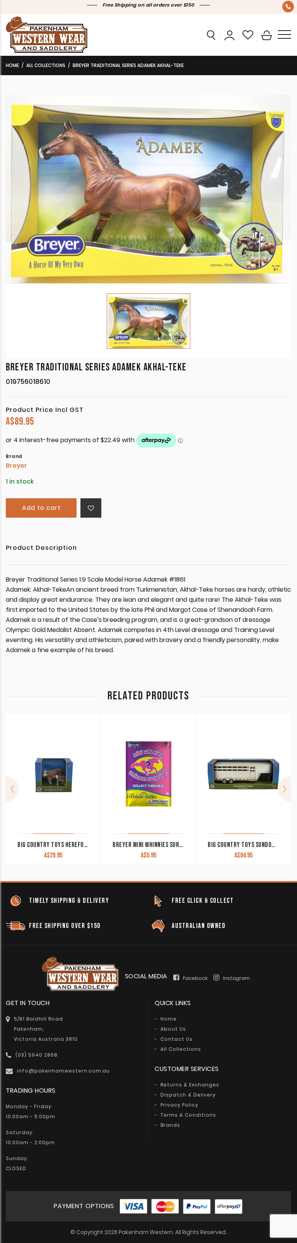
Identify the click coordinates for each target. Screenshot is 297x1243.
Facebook (195, 978)
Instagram (236, 978)
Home (12, 65)
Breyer (16, 465)
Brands (170, 1125)
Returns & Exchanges (189, 1085)
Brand (14, 456)
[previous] (12, 789)
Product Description (41, 548)
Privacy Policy (179, 1105)
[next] (284, 789)
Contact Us (176, 1039)
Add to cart (41, 507)
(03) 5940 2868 (288, 6)
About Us (173, 1029)
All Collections (45, 65)
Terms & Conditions (188, 1115)
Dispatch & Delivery (188, 1095)
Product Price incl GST (45, 410)
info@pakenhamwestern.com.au (63, 1070)
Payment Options (84, 1206)
